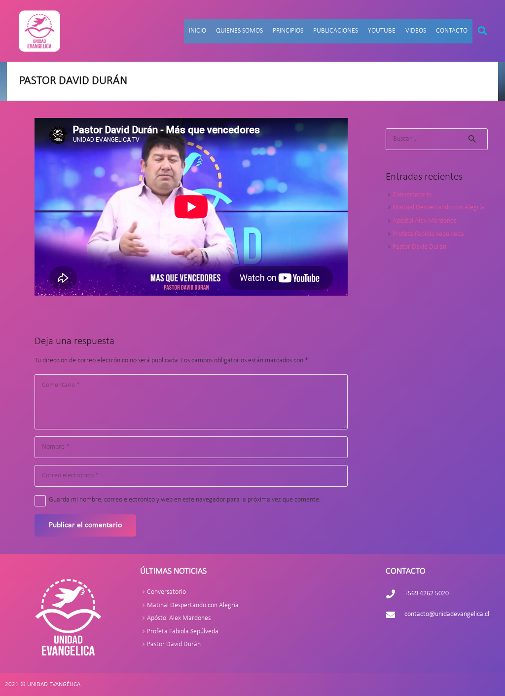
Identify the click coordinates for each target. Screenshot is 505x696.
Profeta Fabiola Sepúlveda (428, 234)
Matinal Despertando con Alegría (438, 207)
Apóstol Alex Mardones (424, 221)
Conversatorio (412, 194)
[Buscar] (482, 30)
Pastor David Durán (419, 247)
